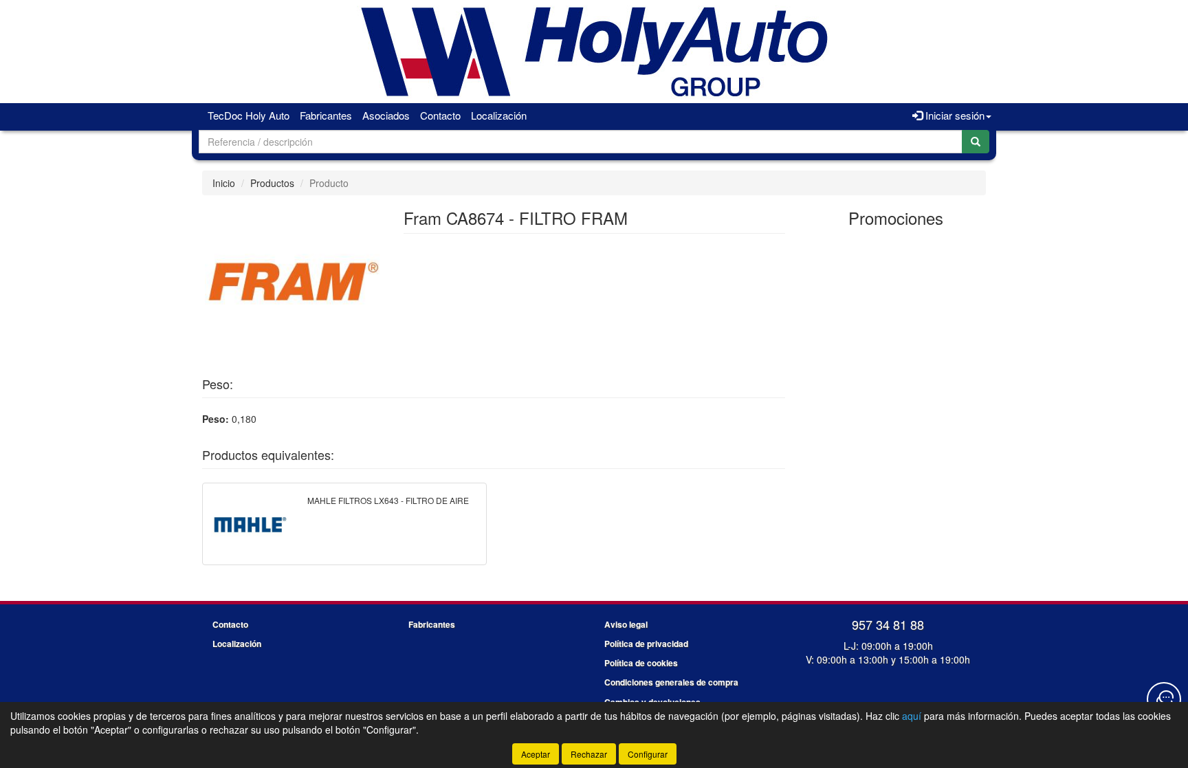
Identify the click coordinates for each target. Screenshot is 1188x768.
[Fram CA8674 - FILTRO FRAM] (292, 281)
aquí (911, 716)
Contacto (440, 115)
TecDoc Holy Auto (248, 115)
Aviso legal (626, 624)
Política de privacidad (646, 643)
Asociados (386, 115)
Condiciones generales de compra (671, 682)
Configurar (648, 754)
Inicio (223, 183)
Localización (499, 115)
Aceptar (535, 754)
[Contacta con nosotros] (1164, 699)
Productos (272, 183)
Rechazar (589, 754)
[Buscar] (975, 141)
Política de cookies (641, 663)
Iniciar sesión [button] (953, 115)
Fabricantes (326, 115)
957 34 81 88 (888, 624)
